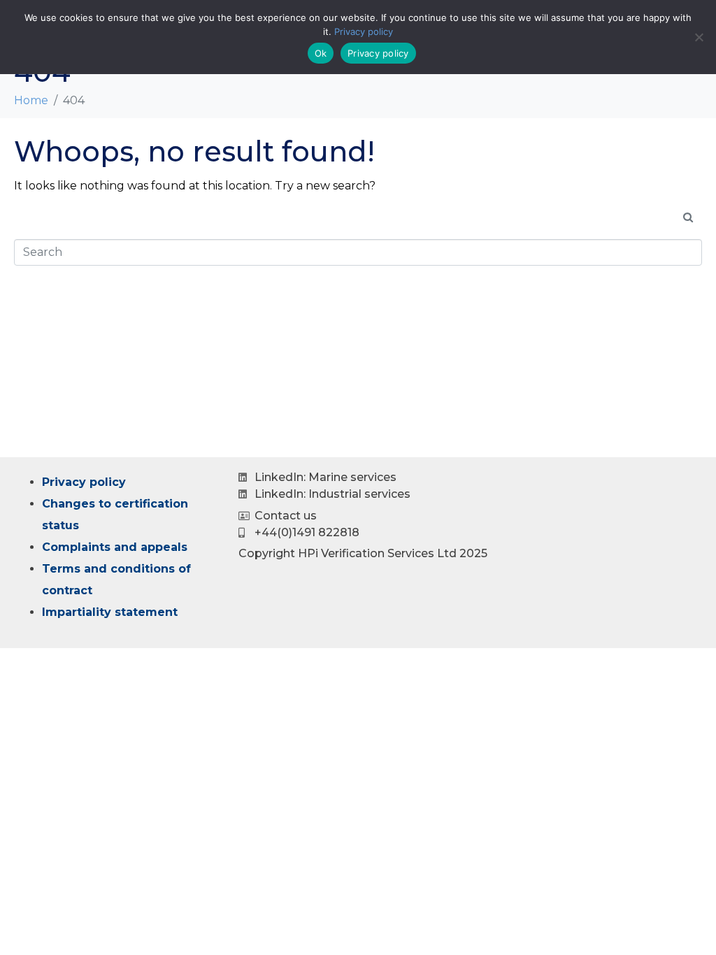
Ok (321, 53)
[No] (699, 37)
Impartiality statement (110, 612)
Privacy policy (84, 482)
